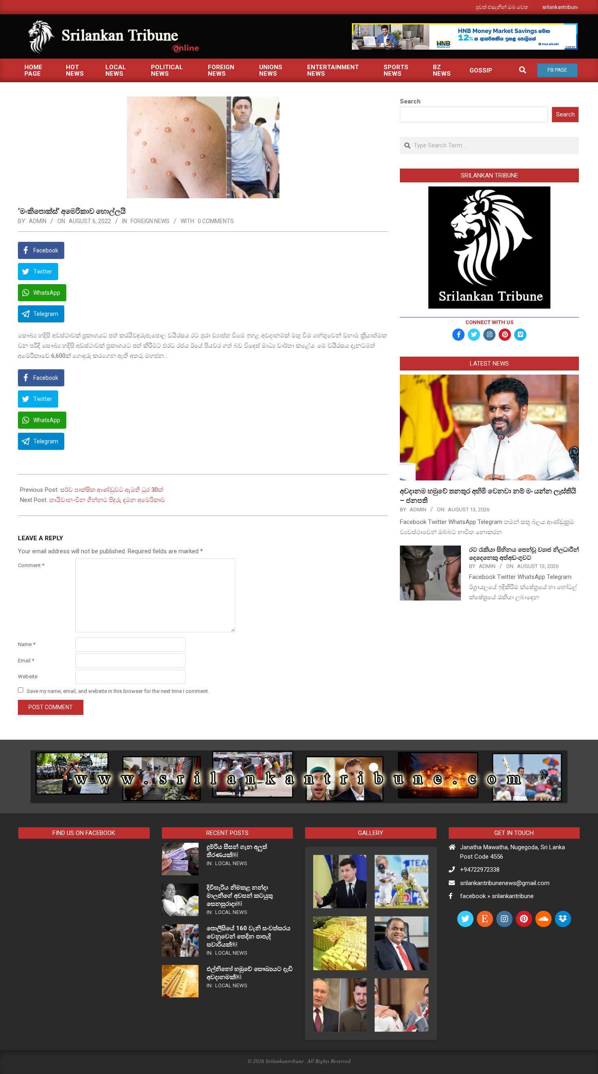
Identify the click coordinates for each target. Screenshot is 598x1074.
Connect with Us (489, 322)
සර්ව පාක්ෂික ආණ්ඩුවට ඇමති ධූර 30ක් (111, 489)
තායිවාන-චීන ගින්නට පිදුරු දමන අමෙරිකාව (107, 500)
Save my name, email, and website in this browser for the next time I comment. (118, 691)
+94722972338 (480, 869)
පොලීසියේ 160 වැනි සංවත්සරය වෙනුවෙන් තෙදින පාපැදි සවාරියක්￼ (248, 936)
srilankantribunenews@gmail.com (505, 883)
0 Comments (216, 221)
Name (26, 644)
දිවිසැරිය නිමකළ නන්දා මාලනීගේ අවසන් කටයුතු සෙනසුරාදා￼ (240, 895)
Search (410, 101)
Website (27, 676)
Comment (31, 565)
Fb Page (557, 70)
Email (26, 661)
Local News (231, 863)
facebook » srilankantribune (497, 896)
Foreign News (150, 221)
